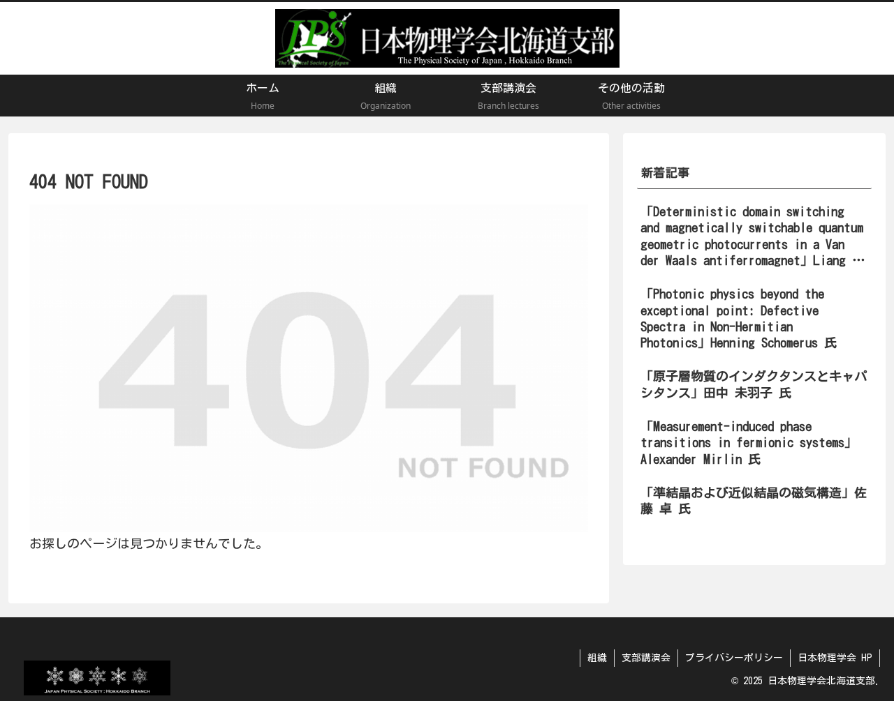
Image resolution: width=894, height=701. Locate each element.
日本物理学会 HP (835, 658)
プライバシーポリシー (734, 658)
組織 (597, 658)
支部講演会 (646, 658)
